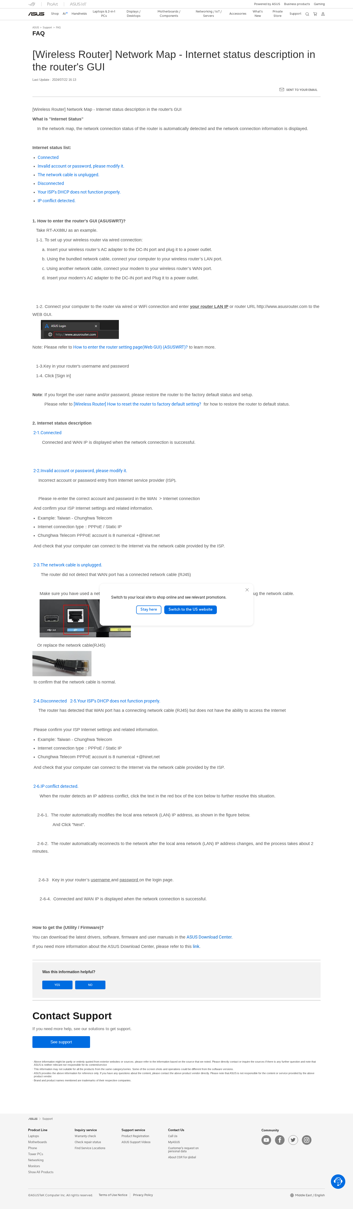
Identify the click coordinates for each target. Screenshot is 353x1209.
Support (47, 27)
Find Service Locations (90, 1148)
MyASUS (174, 1142)
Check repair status (88, 1142)
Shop (55, 14)
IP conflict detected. (57, 200)
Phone (32, 1148)
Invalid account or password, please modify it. (81, 166)
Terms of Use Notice (113, 1195)
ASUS (35, 27)
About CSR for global (182, 1157)
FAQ (58, 27)
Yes (57, 985)
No (90, 985)
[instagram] (306, 1140)
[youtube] (266, 1140)
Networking (35, 1160)
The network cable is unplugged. (68, 174)
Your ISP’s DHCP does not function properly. (79, 191)
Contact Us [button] (176, 1130)
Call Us (172, 1136)
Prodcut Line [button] (37, 1130)
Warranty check (85, 1136)
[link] (36, 14)
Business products (297, 4)
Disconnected (51, 183)
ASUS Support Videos (136, 1142)
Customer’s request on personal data (183, 1149)
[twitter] (293, 1140)
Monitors (34, 1166)
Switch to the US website (191, 609)
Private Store (278, 14)
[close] (247, 590)
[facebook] (280, 1140)
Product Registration (135, 1136)
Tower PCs (35, 1154)
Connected (48, 157)
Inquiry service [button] (86, 1130)
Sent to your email (301, 90)
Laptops (33, 1136)
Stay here (148, 609)
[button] (319, 4)
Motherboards (37, 1142)
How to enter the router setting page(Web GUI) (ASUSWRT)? (130, 347)
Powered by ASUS (267, 4)
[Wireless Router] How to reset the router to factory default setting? (137, 404)
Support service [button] (133, 1130)
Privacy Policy (143, 1195)
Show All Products (41, 1172)
